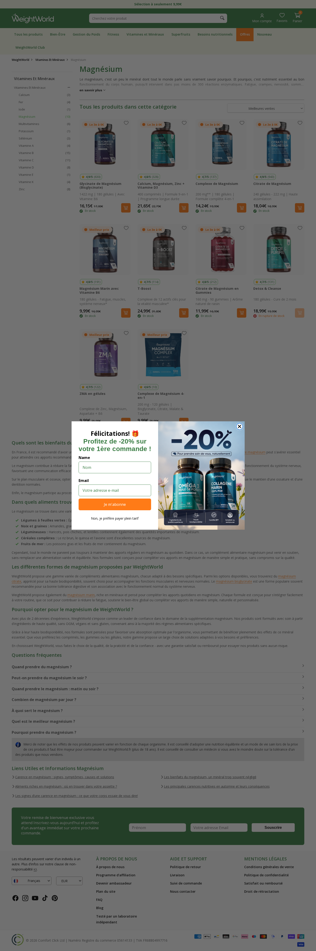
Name (84, 457)
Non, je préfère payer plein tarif (114, 518)
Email (84, 480)
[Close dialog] (239, 426)
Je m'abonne (115, 504)
